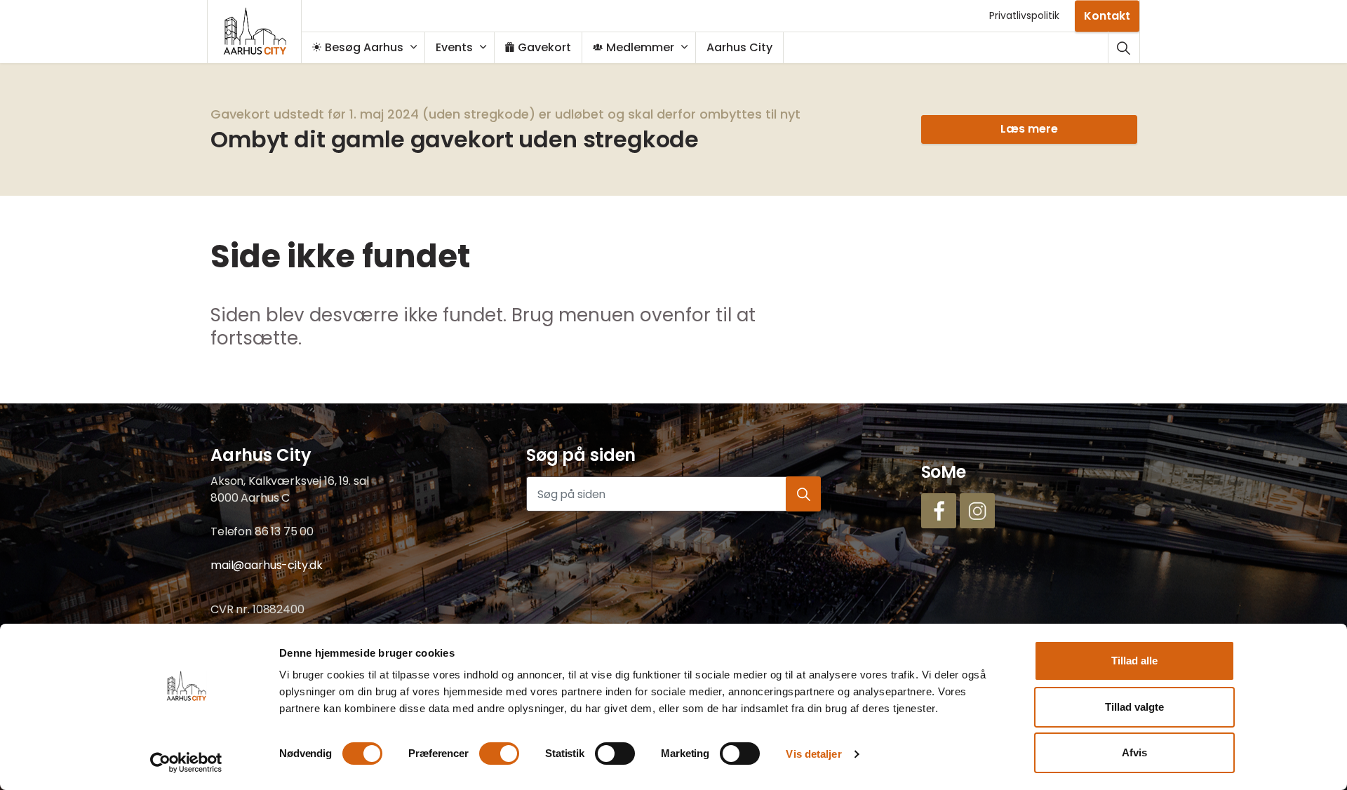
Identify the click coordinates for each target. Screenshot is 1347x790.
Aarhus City (739, 47)
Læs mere (1028, 129)
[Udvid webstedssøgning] (1123, 47)
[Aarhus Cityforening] (255, 31)
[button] (803, 493)
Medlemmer (640, 47)
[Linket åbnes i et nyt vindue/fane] (938, 510)
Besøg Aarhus (364, 47)
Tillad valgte (1134, 707)
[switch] (499, 753)
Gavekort (544, 47)
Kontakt (1107, 15)
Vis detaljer (813, 754)
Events (454, 47)
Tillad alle (1134, 661)
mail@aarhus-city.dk (266, 565)
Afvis (1134, 752)
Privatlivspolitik (1024, 15)
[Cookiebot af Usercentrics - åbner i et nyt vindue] (186, 762)
